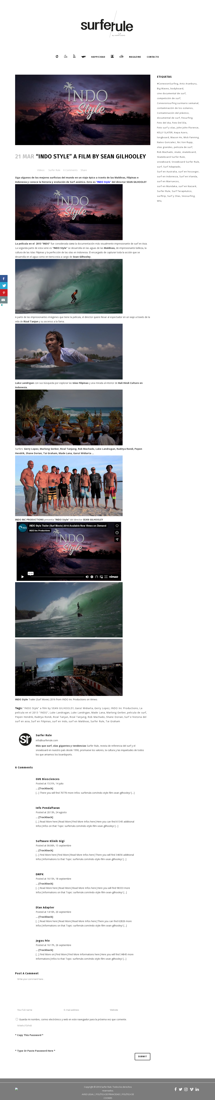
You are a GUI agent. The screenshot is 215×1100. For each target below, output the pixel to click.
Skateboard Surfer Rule (171, 156)
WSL (159, 200)
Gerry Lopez (102, 708)
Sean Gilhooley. (81, 256)
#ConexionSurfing (167, 83)
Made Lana (98, 712)
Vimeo (93, 699)
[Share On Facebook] (4, 278)
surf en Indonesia (167, 176)
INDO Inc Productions (74, 699)
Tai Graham (113, 721)
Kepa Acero (180, 132)
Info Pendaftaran (48, 807)
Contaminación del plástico (173, 112)
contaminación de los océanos (175, 108)
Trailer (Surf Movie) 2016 (35, 699)
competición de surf (168, 98)
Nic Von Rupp (185, 142)
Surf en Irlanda (188, 176)
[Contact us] (4, 299)
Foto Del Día (179, 122)
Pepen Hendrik (24, 717)
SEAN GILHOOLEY (136, 182)
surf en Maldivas (79, 721)
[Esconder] (1, 305)
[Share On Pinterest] (4, 292)
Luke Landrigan (25, 383)
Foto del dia (164, 122)
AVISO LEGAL (88, 1094)
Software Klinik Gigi (50, 841)
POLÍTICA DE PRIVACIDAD (108, 1094)
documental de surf (168, 117)
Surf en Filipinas (41, 721)
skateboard (189, 152)
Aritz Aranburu (188, 83)
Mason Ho (176, 137)
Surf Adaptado (171, 166)
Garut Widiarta (84, 708)
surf (159, 166)
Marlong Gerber (116, 712)
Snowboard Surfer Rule (185, 161)
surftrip (161, 195)
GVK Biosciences (48, 779)
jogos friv (43, 940)
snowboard (163, 161)
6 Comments (70, 170)
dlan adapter (45, 907)
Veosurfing (188, 195)
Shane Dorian (114, 717)
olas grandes (165, 147)
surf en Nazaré (187, 186)
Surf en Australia (167, 171)
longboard (163, 137)
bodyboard (176, 88)
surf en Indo (59, 721)
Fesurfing (186, 117)
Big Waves (163, 88)
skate (177, 152)
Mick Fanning (191, 137)
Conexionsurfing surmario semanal (178, 103)
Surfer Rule (54, 170)
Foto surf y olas (166, 127)
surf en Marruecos (168, 181)
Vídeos (41, 170)
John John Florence (188, 127)
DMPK (40, 874)
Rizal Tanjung (78, 717)
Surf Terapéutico (182, 191)
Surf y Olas (173, 195)
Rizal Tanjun (31, 321)
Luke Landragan (60, 712)
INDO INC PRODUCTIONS (29, 519)
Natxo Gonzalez (166, 142)
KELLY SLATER (165, 132)
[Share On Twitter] (4, 285)
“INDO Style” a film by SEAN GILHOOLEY (48, 708)
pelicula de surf (136, 712)
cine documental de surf (171, 93)
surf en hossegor (188, 171)
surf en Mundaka (167, 186)
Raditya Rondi (43, 717)
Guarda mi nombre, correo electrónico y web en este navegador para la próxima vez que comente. (73, 1019)
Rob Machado (96, 717)
